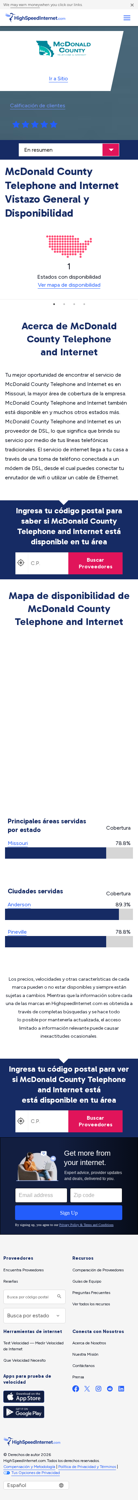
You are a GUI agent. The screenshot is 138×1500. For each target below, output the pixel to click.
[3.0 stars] (35, 125)
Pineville (17, 932)
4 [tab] (84, 304)
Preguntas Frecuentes (91, 1292)
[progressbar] (69, 853)
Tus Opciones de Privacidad (35, 1472)
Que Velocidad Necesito (24, 1360)
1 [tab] (54, 304)
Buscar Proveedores (96, 563)
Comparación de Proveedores (98, 1270)
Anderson (19, 904)
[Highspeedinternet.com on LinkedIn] (121, 1390)
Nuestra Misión (85, 1354)
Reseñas (10, 1281)
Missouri (18, 843)
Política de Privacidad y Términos (87, 1466)
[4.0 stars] (44, 125)
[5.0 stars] (53, 125)
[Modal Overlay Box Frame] (69, 1186)
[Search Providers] (58, 1297)
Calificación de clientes (37, 105)
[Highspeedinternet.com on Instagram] (98, 1390)
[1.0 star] (16, 125)
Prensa (78, 1377)
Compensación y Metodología (29, 1466)
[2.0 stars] (25, 125)
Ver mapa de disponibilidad (69, 285)
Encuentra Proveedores (23, 1270)
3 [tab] (74, 304)
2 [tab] (64, 304)
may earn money (25, 4)
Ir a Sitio (58, 78)
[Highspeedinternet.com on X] (87, 1390)
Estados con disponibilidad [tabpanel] (69, 274)
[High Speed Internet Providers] (35, 17)
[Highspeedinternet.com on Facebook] (75, 1390)
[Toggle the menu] (127, 18)
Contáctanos (83, 1365)
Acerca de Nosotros (89, 1343)
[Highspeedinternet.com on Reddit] (110, 1390)
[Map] (69, 723)
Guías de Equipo (86, 1281)
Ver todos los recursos (91, 1304)
